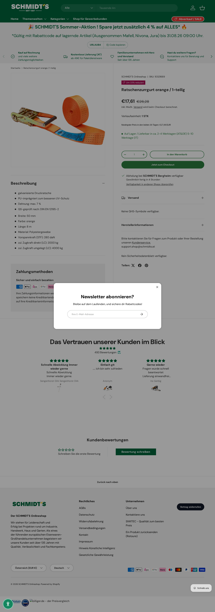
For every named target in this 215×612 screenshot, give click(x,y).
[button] (8, 604)
